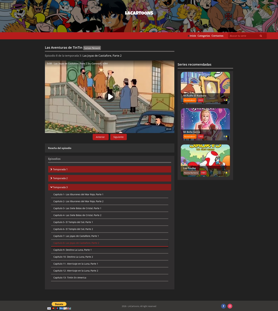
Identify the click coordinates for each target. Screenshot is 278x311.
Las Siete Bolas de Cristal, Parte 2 (77, 215)
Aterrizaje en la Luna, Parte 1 (75, 263)
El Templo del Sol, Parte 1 (73, 222)
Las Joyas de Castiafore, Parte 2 (76, 242)
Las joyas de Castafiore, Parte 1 (76, 235)
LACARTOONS (139, 13)
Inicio (193, 35)
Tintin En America (69, 277)
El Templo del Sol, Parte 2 (73, 229)
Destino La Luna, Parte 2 (73, 256)
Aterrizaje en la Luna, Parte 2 (75, 270)
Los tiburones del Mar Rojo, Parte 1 (78, 194)
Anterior (100, 136)
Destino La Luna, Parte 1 (72, 249)
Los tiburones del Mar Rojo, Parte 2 (78, 201)
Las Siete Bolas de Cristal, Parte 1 (77, 208)
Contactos (217, 35)
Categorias (204, 35)
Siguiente (118, 136)
